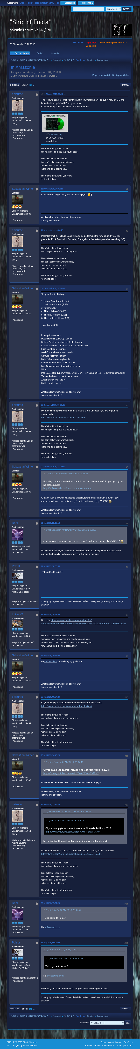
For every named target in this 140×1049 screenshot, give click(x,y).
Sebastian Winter (23, 188)
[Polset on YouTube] (13, 598)
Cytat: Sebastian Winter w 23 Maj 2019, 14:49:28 (68, 811)
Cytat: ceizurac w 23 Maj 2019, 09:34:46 (64, 762)
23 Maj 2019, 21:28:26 (50, 804)
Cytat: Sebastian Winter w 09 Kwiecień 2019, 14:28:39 (71, 530)
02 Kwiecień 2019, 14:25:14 (53, 288)
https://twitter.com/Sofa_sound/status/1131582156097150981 (71, 854)
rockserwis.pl (50, 661)
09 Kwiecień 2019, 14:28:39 (53, 467)
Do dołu (14, 85)
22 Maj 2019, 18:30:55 (50, 566)
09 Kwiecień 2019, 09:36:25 (53, 405)
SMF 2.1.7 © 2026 (14, 1042)
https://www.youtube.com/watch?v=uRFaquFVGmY (66, 706)
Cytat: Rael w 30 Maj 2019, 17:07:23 (63, 949)
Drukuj (125, 85)
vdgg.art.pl (91, 42)
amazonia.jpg (55, 134)
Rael (15, 522)
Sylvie (90, 60)
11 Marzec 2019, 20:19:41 (55, 94)
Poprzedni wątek (101, 75)
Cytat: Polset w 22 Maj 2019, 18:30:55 (63, 910)
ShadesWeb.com (30, 1046)
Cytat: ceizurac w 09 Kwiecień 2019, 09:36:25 (67, 474)
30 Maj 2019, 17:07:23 (50, 903)
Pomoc (104, 1042)
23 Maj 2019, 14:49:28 (50, 755)
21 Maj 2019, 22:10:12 (50, 523)
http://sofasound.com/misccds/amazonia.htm (63, 417)
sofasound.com (52, 927)
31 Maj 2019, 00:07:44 (50, 943)
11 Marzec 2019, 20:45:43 (52, 189)
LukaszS (17, 614)
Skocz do (84, 1022)
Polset (16, 566)
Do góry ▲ (128, 1042)
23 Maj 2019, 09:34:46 (50, 697)
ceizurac (17, 94)
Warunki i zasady (115, 1042)
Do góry (14, 1009)
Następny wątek (120, 75)
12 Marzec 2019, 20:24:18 (52, 230)
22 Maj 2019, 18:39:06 (50, 614)
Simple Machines (30, 1042)
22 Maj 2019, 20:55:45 (50, 655)
